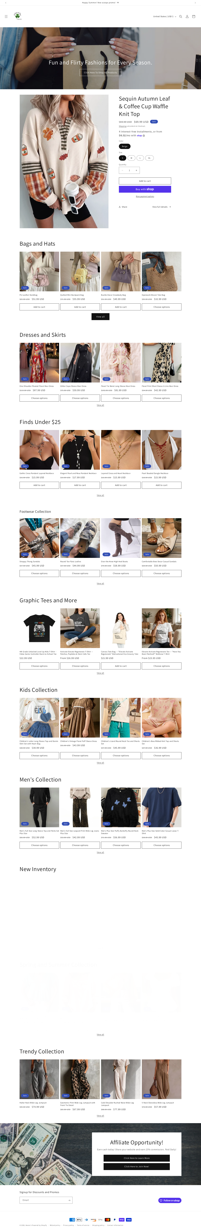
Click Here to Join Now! (136, 1166)
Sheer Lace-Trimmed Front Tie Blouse (117, 1016)
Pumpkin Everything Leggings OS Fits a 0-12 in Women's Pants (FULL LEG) (79, 927)
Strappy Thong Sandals (30, 561)
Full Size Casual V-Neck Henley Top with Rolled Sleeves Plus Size (37, 1017)
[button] (6, 16)
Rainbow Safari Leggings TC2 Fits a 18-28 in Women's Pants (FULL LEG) (120, 927)
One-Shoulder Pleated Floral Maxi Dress (37, 386)
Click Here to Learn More (136, 1158)
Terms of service (83, 1225)
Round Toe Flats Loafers (70, 561)
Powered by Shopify (39, 1225)
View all (100, 316)
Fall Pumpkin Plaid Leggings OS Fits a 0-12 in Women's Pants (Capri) (39, 927)
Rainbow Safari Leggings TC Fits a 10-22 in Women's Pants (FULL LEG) (160, 927)
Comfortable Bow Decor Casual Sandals (159, 561)
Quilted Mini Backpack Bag (72, 295)
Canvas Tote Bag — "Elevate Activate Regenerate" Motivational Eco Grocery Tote (119, 653)
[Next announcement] (195, 3)
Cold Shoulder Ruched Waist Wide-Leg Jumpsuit (117, 1104)
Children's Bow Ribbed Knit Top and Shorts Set (160, 742)
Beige (124, 146)
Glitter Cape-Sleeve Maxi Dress (73, 386)
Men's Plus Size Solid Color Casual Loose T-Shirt (160, 832)
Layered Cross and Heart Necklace (115, 473)
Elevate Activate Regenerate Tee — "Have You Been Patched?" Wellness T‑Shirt (161, 653)
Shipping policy (98, 1225)
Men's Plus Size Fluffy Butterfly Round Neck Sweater (119, 832)
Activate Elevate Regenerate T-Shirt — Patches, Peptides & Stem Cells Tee (76, 653)
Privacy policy (68, 1225)
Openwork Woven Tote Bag (153, 295)
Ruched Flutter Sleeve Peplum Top (156, 1016)
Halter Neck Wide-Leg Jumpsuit (33, 1103)
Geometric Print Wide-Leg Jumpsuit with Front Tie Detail (77, 1104)
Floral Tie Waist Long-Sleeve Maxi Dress (118, 386)
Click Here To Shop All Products (100, 72)
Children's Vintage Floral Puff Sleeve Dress (78, 741)
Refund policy (55, 1225)
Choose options (162, 306)
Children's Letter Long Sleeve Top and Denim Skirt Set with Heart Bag (39, 742)
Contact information (115, 1225)
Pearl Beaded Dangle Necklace (155, 473)
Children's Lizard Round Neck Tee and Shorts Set (120, 742)
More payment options (145, 196)
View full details (160, 206)
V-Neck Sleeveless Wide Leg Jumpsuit (158, 1103)
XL (149, 158)
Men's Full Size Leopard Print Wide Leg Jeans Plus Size (79, 832)
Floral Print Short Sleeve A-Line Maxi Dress (160, 386)
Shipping (122, 126)
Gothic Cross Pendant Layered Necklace (37, 473)
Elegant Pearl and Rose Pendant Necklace (78, 473)
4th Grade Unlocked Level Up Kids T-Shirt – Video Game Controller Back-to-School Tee (38, 653)
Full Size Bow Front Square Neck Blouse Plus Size (79, 1017)
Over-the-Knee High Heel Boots (114, 561)
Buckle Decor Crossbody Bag (113, 295)
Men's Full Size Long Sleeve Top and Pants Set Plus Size (39, 832)
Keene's (28, 1225)
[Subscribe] (69, 1200)
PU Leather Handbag (29, 295)
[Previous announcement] (6, 3)
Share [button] (124, 206)
